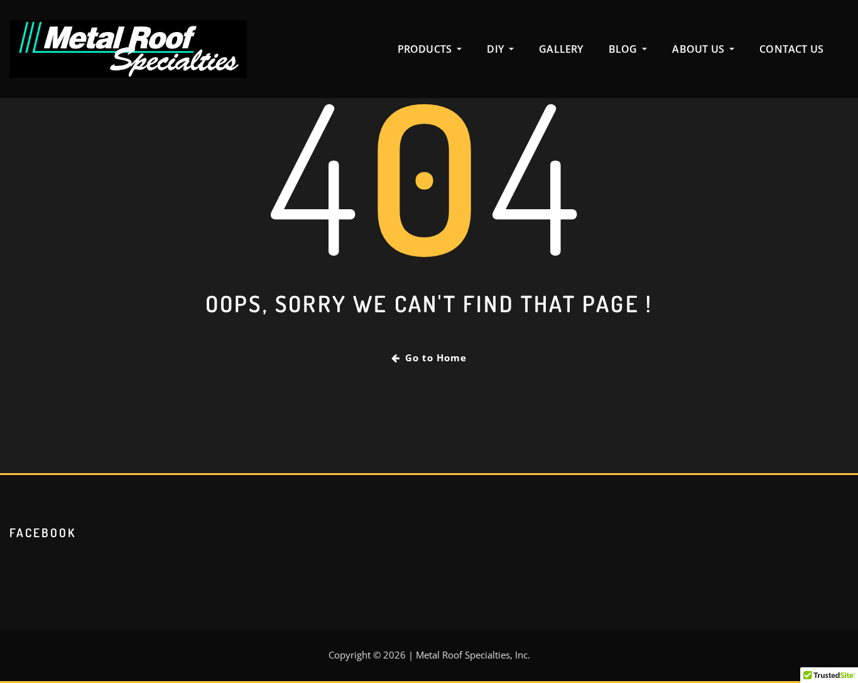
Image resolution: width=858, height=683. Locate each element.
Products (426, 49)
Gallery (561, 49)
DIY (496, 49)
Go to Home (436, 357)
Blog (624, 49)
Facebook (42, 532)
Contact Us (791, 49)
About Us (699, 49)
